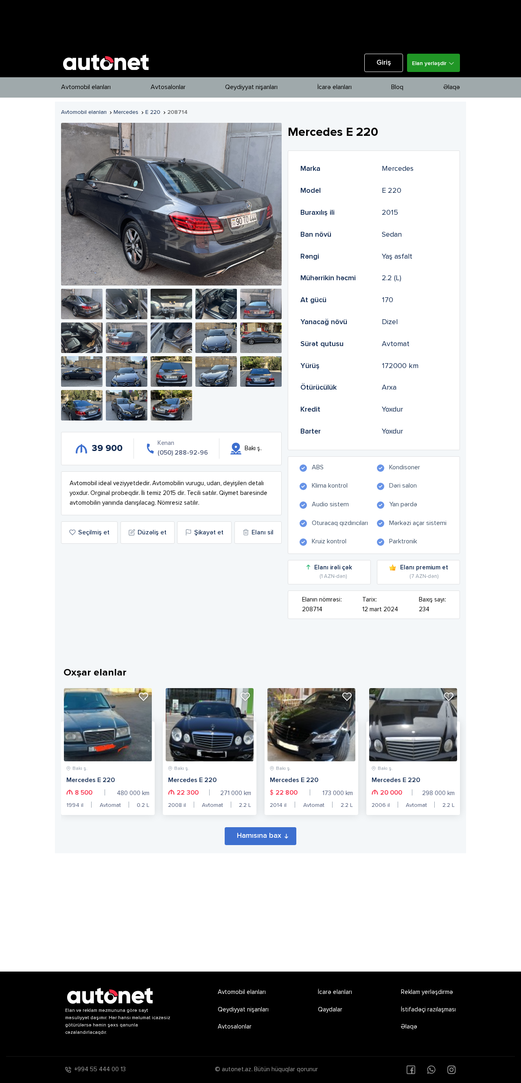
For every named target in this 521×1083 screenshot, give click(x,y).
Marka (310, 168)
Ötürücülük (318, 387)
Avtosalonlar (168, 87)
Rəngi (309, 256)
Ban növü (315, 234)
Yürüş (310, 366)
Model (310, 190)
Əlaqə (451, 87)
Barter (310, 431)
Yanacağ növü (323, 322)
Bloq (397, 87)
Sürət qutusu (322, 344)
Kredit (310, 409)
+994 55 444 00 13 (100, 1069)
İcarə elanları (334, 87)
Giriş (384, 62)
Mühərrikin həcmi (328, 278)
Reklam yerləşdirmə (427, 992)
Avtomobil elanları (86, 87)
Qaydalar (330, 1010)
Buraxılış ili (317, 212)
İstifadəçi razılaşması (428, 1010)
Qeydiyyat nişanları (251, 87)
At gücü (313, 300)
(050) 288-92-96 (183, 453)
